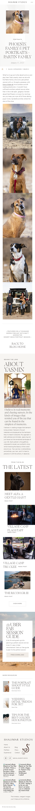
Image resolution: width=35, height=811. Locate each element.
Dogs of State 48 (8, 84)
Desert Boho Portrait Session (17, 337)
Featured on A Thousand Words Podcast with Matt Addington (17, 333)
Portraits (17, 39)
